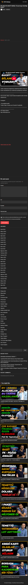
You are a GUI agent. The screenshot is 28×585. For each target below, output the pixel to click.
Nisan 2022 (3, 283)
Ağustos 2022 (4, 274)
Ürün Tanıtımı (3, 342)
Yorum (2, 185)
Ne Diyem (3, 323)
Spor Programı (4, 336)
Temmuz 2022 (4, 276)
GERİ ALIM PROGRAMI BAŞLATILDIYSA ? (10, 577)
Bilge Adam (3, 293)
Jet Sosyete (3, 316)
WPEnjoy (22, 582)
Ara (1, 348)
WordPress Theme (15, 582)
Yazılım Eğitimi (4, 344)
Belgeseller (3, 291)
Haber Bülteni (4, 306)
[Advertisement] (14, 57)
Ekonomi (2, 40)
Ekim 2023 (3, 246)
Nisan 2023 (3, 259)
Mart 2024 (3, 236)
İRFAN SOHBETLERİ (5, 310)
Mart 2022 (3, 285)
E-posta (3, 205)
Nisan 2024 (3, 233)
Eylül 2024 (3, 229)
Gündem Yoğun (4, 304)
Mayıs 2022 (3, 281)
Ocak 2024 (3, 240)
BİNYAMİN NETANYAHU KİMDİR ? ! (8, 356)
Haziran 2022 (4, 278)
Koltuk (2, 321)
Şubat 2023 (3, 263)
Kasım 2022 (3, 268)
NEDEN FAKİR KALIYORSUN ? (7, 421)
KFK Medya (7, 2)
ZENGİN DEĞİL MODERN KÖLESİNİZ (9, 440)
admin (4, 9)
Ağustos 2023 (4, 251)
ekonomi (8, 9)
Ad (1, 199)
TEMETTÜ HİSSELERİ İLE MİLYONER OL (10, 518)
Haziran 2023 (4, 255)
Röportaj (2, 327)
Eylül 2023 (3, 248)
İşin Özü (2, 314)
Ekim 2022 (3, 270)
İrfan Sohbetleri (4, 312)
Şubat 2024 (3, 238)
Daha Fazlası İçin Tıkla (6, 144)
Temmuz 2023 (4, 253)
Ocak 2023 (3, 266)
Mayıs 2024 (3, 231)
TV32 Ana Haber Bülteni (6, 340)
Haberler (2, 308)
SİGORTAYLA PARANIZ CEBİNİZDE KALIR (10, 479)
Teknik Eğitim (4, 338)
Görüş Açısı (3, 299)
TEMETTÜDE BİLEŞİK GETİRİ (7, 538)
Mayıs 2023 (3, 257)
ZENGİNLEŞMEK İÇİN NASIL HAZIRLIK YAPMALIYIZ (12, 401)
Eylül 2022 (3, 272)
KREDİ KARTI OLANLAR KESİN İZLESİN (9, 557)
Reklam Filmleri (4, 325)
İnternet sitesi (4, 211)
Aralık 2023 (3, 242)
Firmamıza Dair (4, 297)
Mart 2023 (3, 261)
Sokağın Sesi (4, 334)
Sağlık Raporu (4, 329)
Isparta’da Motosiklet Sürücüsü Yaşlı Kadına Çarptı (12, 358)
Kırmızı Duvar (4, 319)
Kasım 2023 (3, 244)
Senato (2, 331)
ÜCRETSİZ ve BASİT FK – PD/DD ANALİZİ (10, 460)
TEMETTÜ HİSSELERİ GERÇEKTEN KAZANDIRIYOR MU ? (13, 499)
